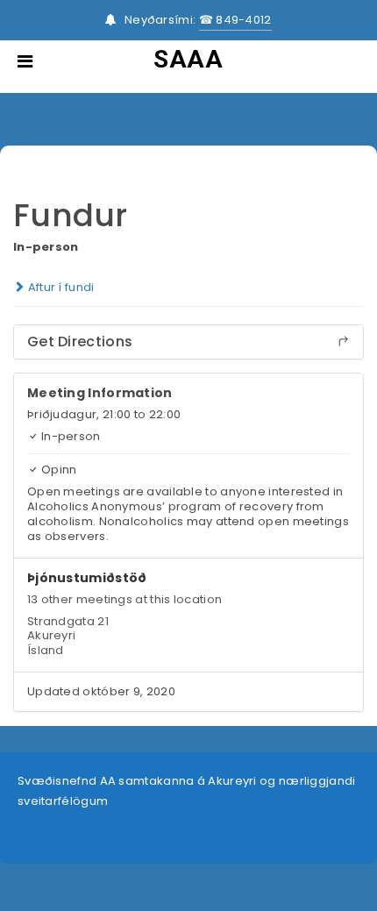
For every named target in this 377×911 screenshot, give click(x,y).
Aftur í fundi (59, 287)
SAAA (188, 59)
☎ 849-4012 (235, 19)
